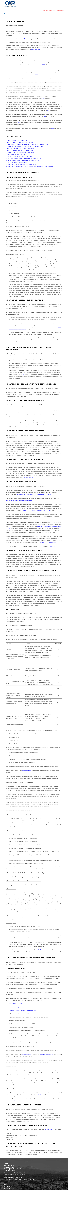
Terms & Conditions (29, 1179)
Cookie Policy (18, 1179)
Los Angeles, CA (10, 1202)
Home (6, 1184)
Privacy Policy (8, 1179)
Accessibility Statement (11, 1174)
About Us (7, 1186)
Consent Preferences (10, 1207)
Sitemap (22, 1174)
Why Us (6, 1193)
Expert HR (7, 1189)
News (6, 1196)
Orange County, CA (11, 1200)
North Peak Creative (17, 1177)
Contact (6, 1198)
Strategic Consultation (11, 1191)
